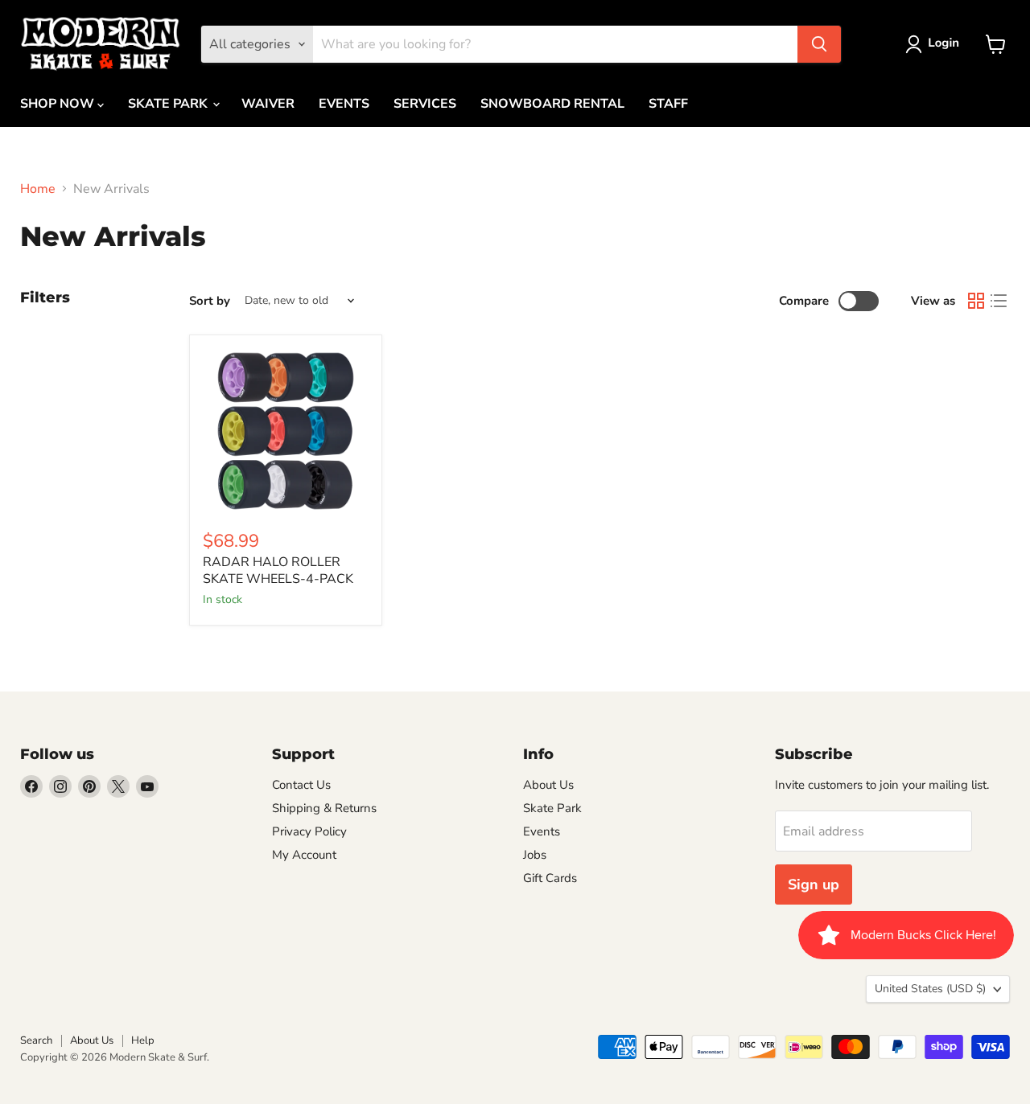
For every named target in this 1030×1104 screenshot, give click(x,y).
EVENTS (344, 104)
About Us (548, 785)
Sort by (209, 301)
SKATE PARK (169, 104)
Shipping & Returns (324, 808)
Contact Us (301, 785)
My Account (304, 855)
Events (541, 831)
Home (38, 189)
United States (930, 988)
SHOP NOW (58, 104)
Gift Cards (550, 878)
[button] (935, 44)
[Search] (819, 44)
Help (142, 1040)
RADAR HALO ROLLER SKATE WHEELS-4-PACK (278, 570)
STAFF (668, 104)
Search (36, 1040)
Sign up (813, 884)
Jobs (534, 855)
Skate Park (552, 808)
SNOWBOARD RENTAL (552, 104)
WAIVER (268, 104)
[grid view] (976, 300)
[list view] (998, 300)
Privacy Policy (309, 831)
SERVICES (424, 104)
